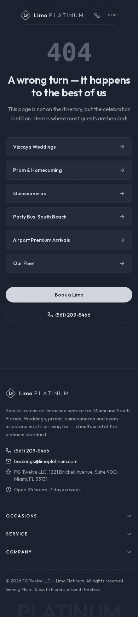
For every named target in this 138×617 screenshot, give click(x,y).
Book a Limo (69, 295)
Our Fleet (24, 263)
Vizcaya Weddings (34, 147)
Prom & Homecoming (37, 170)
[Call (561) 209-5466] (97, 15)
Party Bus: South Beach (40, 217)
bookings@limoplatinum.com (45, 461)
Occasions (21, 516)
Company (19, 552)
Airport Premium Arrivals (41, 240)
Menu (112, 15)
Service (17, 534)
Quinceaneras (29, 193)
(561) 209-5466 (73, 315)
